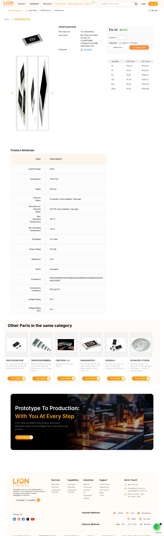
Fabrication (55, 484)
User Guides (104, 490)
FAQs (102, 495)
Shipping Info (104, 487)
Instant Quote (60, 4)
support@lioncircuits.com (137, 491)
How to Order (105, 484)
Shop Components (75, 4)
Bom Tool (88, 4)
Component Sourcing (55, 491)
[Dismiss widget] (161, 524)
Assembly (55, 487)
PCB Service (59, 10)
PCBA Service (45, 10)
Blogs (102, 493)
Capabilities (34, 4)
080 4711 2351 (133, 485)
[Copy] (77, 27)
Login (143, 4)
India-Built (33, 10)
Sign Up (153, 4)
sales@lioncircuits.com (21, 495)
